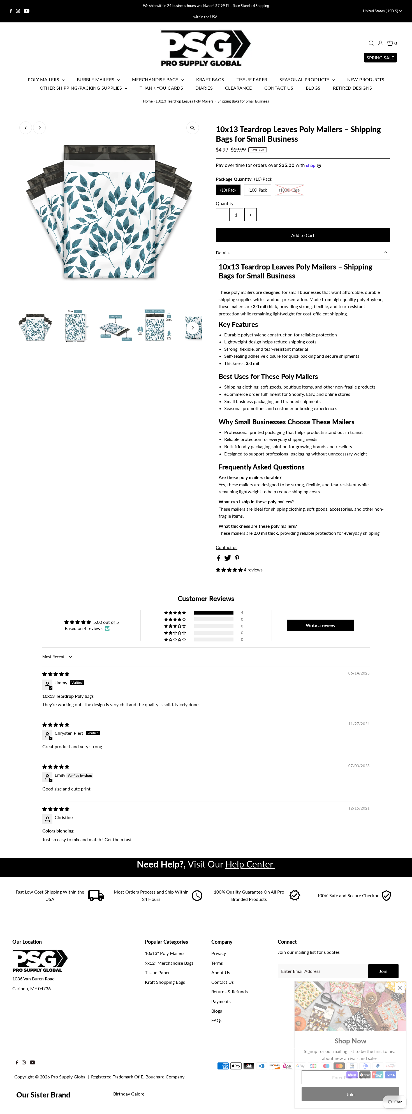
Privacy (218, 953)
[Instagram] (18, 11)
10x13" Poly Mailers (164, 953)
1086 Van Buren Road (33, 978)
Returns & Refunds (229, 991)
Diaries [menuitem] (204, 87)
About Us (220, 972)
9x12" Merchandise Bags (169, 963)
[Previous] (25, 128)
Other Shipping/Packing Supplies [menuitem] (81, 87)
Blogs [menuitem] (313, 87)
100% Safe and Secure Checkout (349, 895)
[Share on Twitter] (228, 559)
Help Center (250, 864)
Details (223, 252)
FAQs (216, 1020)
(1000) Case (289, 190)
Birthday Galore (128, 1093)
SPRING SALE (380, 57)
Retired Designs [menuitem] (352, 87)
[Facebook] (10, 11)
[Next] (39, 128)
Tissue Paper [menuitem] (252, 79)
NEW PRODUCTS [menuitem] (366, 79)
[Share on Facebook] (219, 559)
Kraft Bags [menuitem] (210, 79)
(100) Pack (258, 190)
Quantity (224, 203)
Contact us (226, 547)
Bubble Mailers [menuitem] (96, 79)
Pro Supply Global (69, 1076)
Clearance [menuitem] (238, 87)
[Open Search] (371, 43)
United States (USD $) (381, 11)
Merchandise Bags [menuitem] (156, 79)
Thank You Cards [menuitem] (161, 87)
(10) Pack (228, 190)
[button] (230, 569)
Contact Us (222, 982)
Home (148, 101)
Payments (221, 1001)
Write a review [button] (320, 625)
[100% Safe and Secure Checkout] (386, 899)
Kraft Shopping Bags (165, 982)
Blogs (216, 1010)
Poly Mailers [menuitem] (44, 79)
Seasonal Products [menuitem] (305, 79)
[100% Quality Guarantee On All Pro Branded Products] (295, 899)
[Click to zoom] (192, 128)
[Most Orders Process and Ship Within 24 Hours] (197, 899)
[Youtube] (26, 11)
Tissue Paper (157, 972)
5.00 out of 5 (106, 622)
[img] (55, 673)
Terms (217, 963)
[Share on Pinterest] (237, 559)
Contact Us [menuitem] (278, 87)
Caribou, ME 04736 (31, 988)
